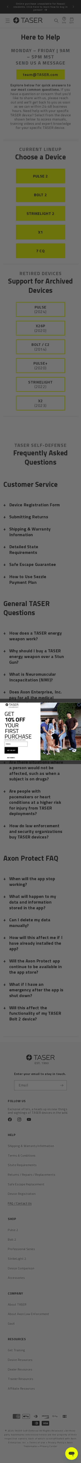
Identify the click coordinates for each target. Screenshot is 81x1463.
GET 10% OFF (11, 750)
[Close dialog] (78, 704)
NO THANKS (11, 758)
